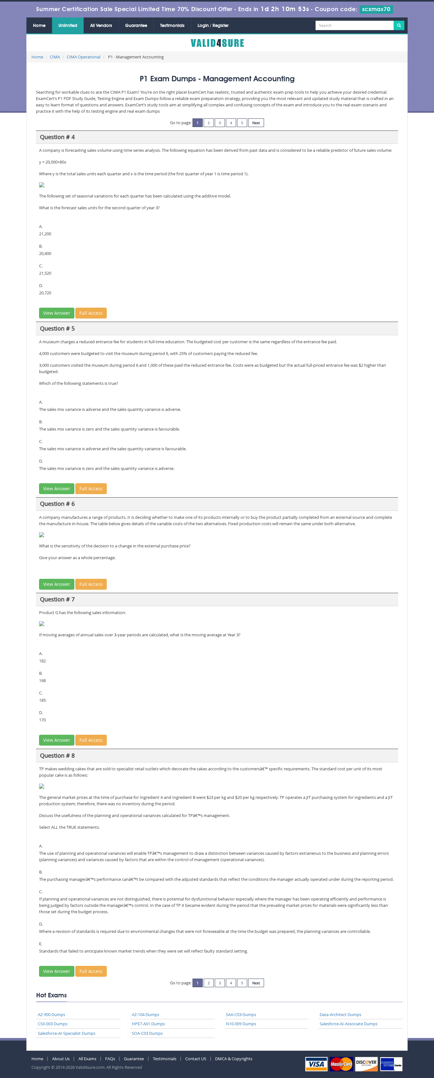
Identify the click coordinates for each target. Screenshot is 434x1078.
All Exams (87, 1058)
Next (256, 122)
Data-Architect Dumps (340, 1014)
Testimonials (172, 25)
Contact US (195, 1058)
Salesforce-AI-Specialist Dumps (66, 1033)
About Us (61, 1058)
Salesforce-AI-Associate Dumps (348, 1024)
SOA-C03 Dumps (147, 1033)
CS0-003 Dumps (52, 1024)
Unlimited (67, 25)
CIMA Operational (83, 57)
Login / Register (213, 25)
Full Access (91, 313)
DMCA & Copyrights (233, 1058)
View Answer (56, 313)
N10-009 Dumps (241, 1024)
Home (39, 25)
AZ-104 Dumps (145, 1014)
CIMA (55, 57)
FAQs (110, 1058)
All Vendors (101, 25)
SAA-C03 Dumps (241, 1014)
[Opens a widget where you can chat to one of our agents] (410, 1067)
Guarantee (136, 25)
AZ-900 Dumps (51, 1014)
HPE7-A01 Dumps (148, 1024)
